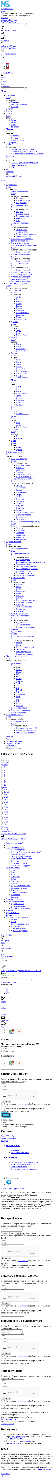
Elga (18, 697)
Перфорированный (24, 216)
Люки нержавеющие (20, 616)
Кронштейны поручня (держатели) (31, 562)
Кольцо (19, 490)
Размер (4, 787)
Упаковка (15, 127)
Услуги (9, 113)
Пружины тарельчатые (26, 600)
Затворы (19, 472)
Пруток (19, 405)
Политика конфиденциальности (25, 1169)
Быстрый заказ (18, 1436)
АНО (18, 703)
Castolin (19, 681)
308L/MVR (20, 694)
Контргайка (21, 539)
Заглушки (20, 533)
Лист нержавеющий (19, 205)
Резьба (19, 510)
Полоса (19, 308)
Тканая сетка (21, 230)
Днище (14, 634)
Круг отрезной (17, 631)
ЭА (17, 699)
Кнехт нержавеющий (25, 647)
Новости (14, 107)
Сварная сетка (22, 232)
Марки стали (11, 129)
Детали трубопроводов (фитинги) (25, 521)
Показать (5, 762)
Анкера (19, 584)
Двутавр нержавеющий (21, 277)
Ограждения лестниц (20, 553)
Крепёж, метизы (18, 578)
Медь (13, 380)
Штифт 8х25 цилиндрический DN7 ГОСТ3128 (21, 971)
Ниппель (20, 508)
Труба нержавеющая (20, 191)
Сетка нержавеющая (20, 223)
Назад (8, 98)
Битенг (19, 643)
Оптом (9, 111)
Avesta (18, 679)
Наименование (7, 956)
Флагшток (20, 649)
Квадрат (19, 375)
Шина (18, 317)
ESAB (18, 672)
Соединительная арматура (22, 479)
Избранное (5, 86)
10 (5, 782)
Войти (4, 84)
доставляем (14, 1443)
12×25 (6, 794)
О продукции (12, 142)
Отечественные (17, 138)
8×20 (6, 824)
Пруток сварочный (19, 708)
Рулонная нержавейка (20, 281)
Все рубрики (6, 935)
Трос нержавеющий (19, 548)
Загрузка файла (7, 1233)
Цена (3, 958)
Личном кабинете (8, 1419)
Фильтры (20, 537)
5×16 (6, 814)
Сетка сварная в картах (26, 234)
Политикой (23, 1104)
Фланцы (19, 485)
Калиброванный (23, 252)
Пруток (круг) (22, 319)
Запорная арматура (19, 459)
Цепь (13, 551)
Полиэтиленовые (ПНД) (26, 730)
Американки (21, 492)
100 (7, 993)
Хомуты (19, 503)
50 (7, 991)
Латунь (14, 353)
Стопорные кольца (24, 607)
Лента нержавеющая (20, 243)
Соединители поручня (25, 575)
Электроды (16, 663)
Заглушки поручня (24, 573)
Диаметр (4, 765)
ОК (17, 692)
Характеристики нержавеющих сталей (27, 154)
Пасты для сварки (18, 712)
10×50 (6, 792)
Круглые (19, 198)
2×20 (6, 797)
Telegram (4, 1141)
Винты (19, 589)
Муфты (19, 494)
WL (17, 676)
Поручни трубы (23, 560)
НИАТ (19, 670)
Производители (17, 140)
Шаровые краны (23, 465)
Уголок (19, 306)
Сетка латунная (22, 378)
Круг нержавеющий (19, 263)
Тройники (20, 535)
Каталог (4, 18)
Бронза (14, 337)
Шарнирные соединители (27, 569)
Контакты (10, 172)
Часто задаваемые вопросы (22, 1164)
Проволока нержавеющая (22, 238)
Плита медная (22, 393)
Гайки (18, 593)
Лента (18, 301)
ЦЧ (17, 701)
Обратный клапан (24, 474)
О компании (11, 95)
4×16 (6, 812)
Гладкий (19, 212)
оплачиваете (26, 1441)
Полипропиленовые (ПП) (27, 728)
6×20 (6, 819)
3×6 (5, 804)
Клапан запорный (23, 476)
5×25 (6, 817)
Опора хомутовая (23, 515)
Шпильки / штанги (24, 602)
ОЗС (18, 685)
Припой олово (22, 414)
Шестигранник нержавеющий (24, 245)
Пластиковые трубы (19, 721)
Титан (13, 416)
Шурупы (20, 611)
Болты (18, 587)
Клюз (18, 645)
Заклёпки (20, 595)
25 (7, 989)
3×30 (6, 802)
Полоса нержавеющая (20, 272)
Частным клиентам (19, 165)
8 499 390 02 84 (7, 1136)
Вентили (20, 468)
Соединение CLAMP (25, 512)
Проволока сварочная (20, 710)
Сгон (18, 497)
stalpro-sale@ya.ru (8, 1138)
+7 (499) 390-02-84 (14, 1439)
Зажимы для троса (19, 613)
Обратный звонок (8, 54)
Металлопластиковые (25, 732)
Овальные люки (23, 625)
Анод (18, 387)
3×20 (6, 799)
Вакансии (15, 102)
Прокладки (21, 517)
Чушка (19, 438)
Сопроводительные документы (24, 163)
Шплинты (20, 609)
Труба (18, 297)
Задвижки (20, 470)
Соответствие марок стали (22, 149)
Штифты (20, 604)
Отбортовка (21, 488)
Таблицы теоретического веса (24, 151)
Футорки (20, 501)
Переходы (20, 530)
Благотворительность (20, 104)
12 (5, 785)
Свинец (14, 429)
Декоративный (22, 214)
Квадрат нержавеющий (21, 254)
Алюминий (16, 290)
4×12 (6, 809)
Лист (18, 299)
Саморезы (20, 591)
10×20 (6, 789)
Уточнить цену (7, 975)
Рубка (13, 122)
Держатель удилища (24, 654)
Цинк (13, 441)
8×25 (6, 827)
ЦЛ (17, 688)
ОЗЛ (18, 683)
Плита (18, 304)
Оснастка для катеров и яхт (23, 636)
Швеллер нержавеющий (21, 274)
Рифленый (20, 218)
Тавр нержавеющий (19, 279)
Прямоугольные (23, 200)
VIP (12, 167)
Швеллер (20, 315)
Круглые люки (22, 622)
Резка (13, 120)
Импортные (16, 136)
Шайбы (19, 598)
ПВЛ (18, 221)
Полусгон (20, 499)
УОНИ (19, 690)
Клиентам (10, 156)
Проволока (20, 310)
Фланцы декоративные (26, 566)
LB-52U (19, 706)
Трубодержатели (23, 564)
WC (17, 674)
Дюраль (14, 322)
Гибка (13, 124)
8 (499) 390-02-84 (8, 22)
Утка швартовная (23, 652)
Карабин (14, 629)
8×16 (6, 822)
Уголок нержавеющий (20, 241)
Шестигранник (22, 313)
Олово (14, 407)
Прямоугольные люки (25, 627)
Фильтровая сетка (23, 236)
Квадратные (21, 203)
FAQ (8, 169)
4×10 (6, 807)
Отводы (19, 528)
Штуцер (19, 506)
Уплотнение (21, 519)
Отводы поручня (23, 571)
